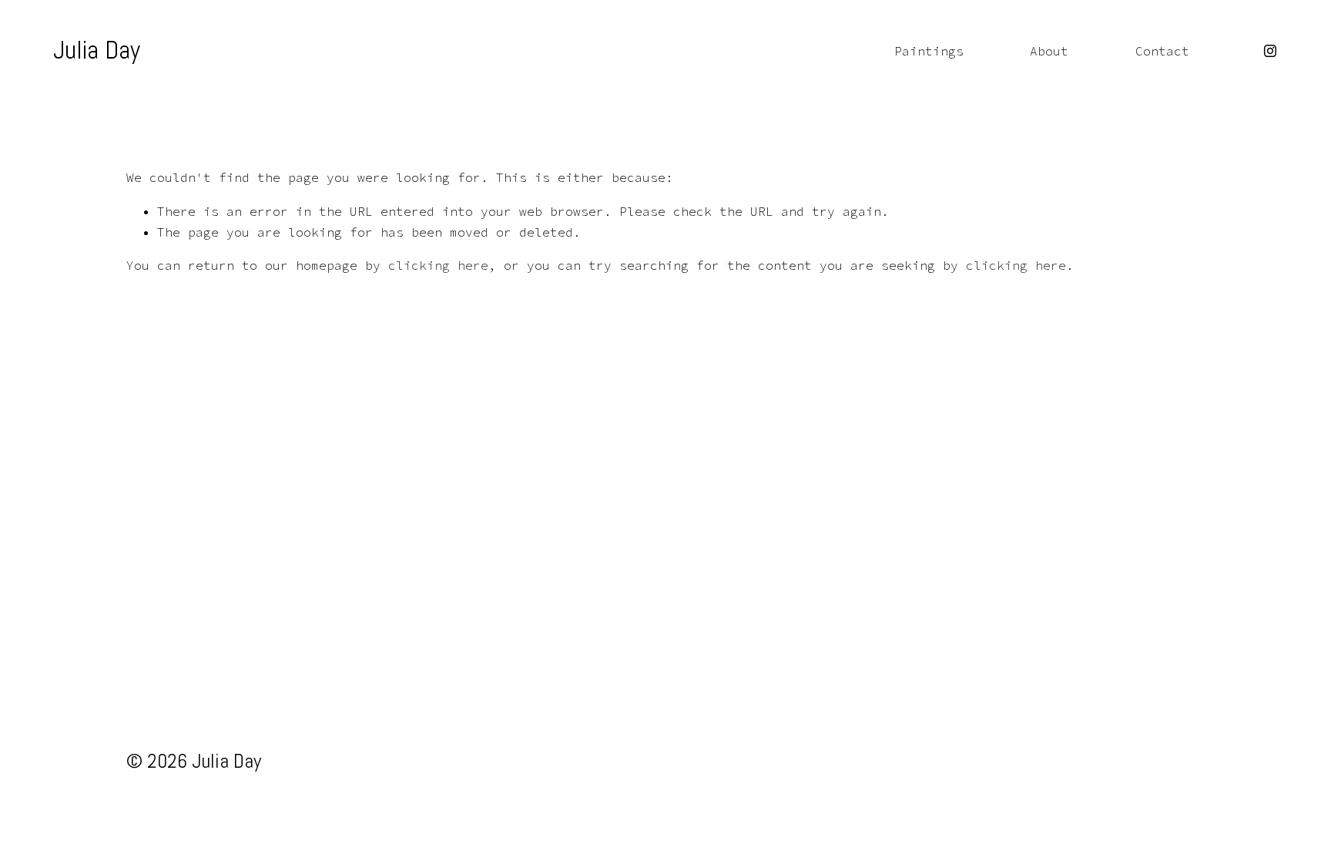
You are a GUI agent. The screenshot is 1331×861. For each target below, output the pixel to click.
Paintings (929, 51)
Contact (1162, 51)
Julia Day (96, 50)
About (1049, 51)
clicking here (438, 265)
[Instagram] (1270, 51)
